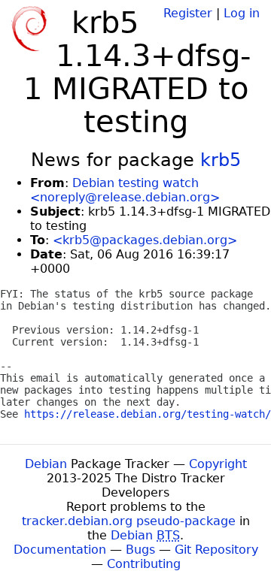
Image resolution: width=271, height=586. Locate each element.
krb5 (220, 160)
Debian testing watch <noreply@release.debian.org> (125, 190)
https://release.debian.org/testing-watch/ (147, 414)
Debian (46, 464)
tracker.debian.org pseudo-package (129, 521)
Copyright (218, 464)
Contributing (144, 564)
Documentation (60, 549)
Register (187, 13)
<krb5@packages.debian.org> (145, 240)
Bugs (140, 549)
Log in (242, 13)
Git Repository (216, 549)
